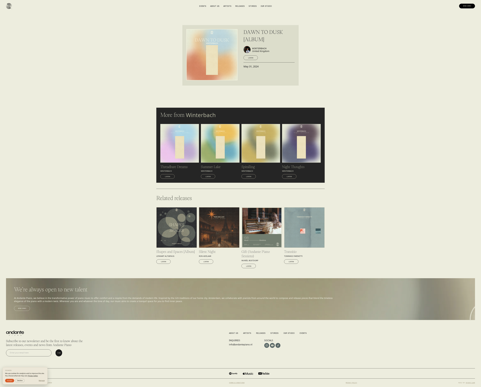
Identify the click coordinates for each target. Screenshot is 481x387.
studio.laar (470, 382)
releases (240, 5)
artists (227, 5)
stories (253, 5)
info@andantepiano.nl (240, 344)
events (202, 5)
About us (214, 5)
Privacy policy (351, 382)
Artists (247, 332)
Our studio (289, 332)
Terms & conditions (237, 382)
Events (303, 332)
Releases (260, 332)
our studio (266, 5)
